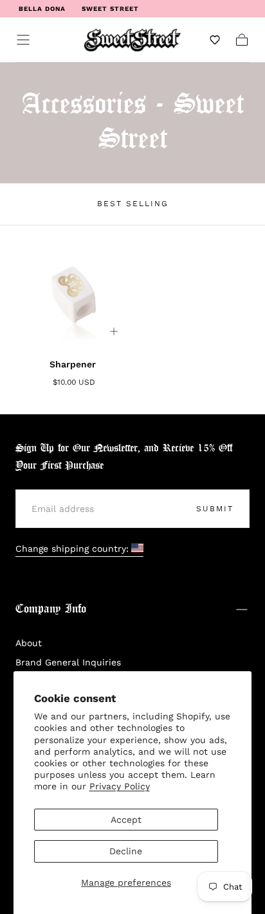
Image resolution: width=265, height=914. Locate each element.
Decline (125, 851)
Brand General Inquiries (68, 662)
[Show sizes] (114, 331)
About (28, 643)
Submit (214, 508)
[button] (23, 40)
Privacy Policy (119, 786)
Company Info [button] (50, 609)
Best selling (133, 203)
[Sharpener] (73, 291)
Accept (126, 819)
